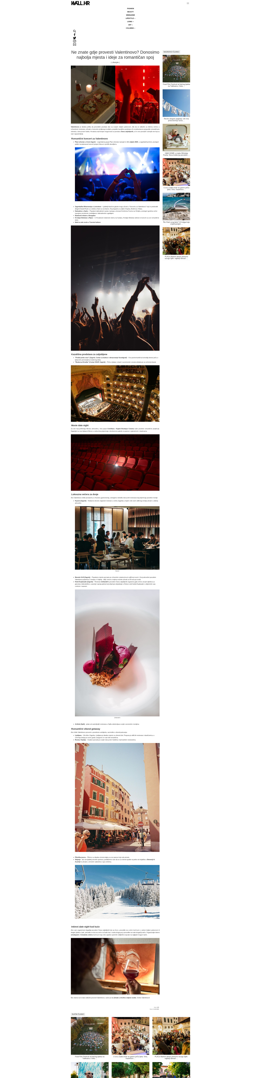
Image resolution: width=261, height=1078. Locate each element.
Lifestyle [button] (130, 18)
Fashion (130, 8)
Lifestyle (115, 62)
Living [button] (130, 21)
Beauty (130, 12)
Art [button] (130, 25)
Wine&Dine (130, 15)
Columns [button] (130, 28)
